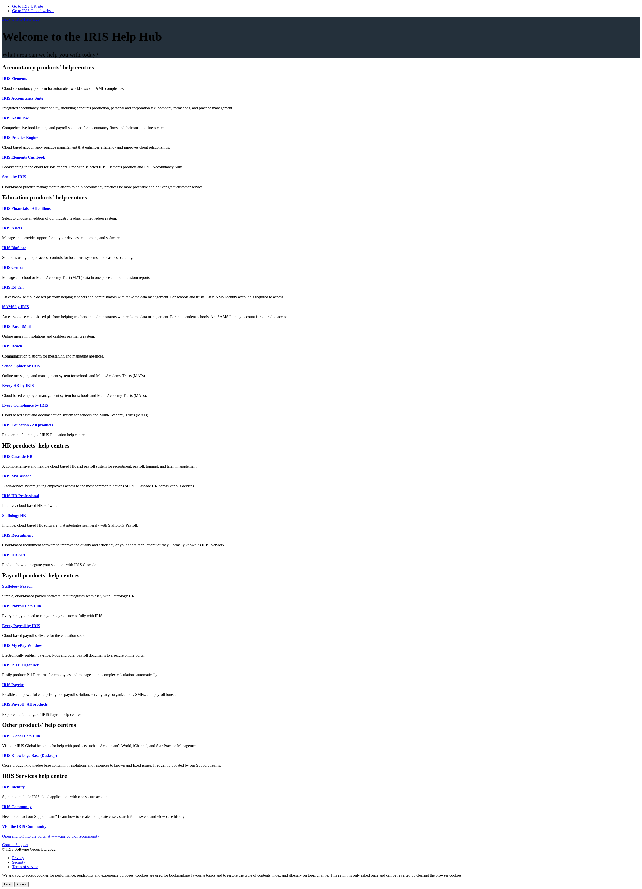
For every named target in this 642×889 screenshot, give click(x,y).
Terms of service (25, 867)
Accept (21, 884)
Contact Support (15, 845)
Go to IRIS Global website (33, 11)
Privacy (18, 858)
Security (18, 862)
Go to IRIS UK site (27, 6)
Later (7, 884)
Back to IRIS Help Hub (21, 19)
